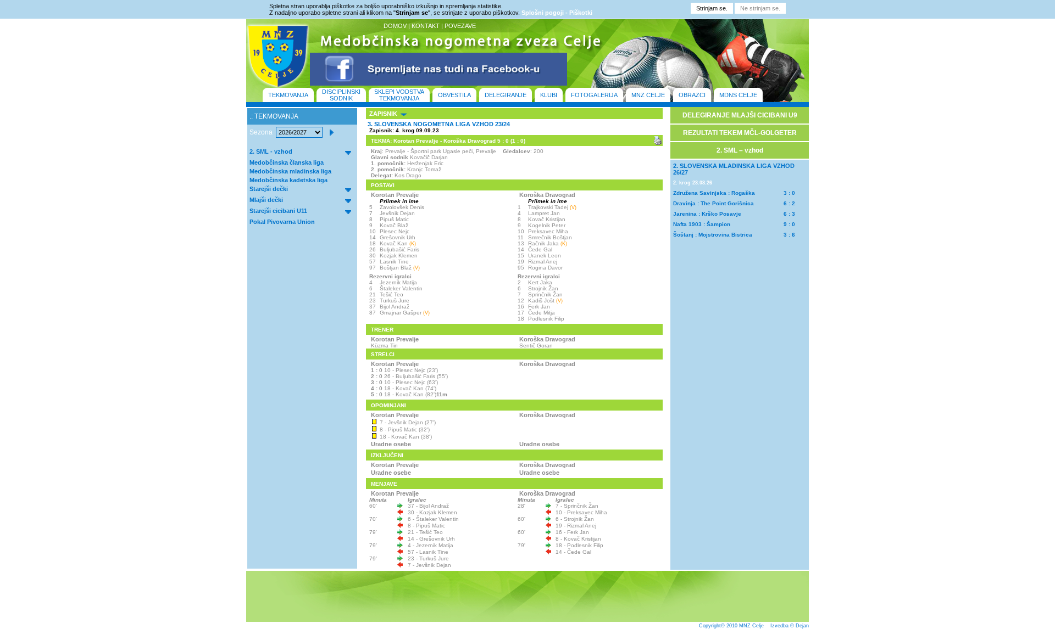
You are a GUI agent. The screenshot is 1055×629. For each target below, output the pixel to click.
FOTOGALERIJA (594, 95)
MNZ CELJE (648, 95)
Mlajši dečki (266, 199)
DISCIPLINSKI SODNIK (341, 95)
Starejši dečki (268, 189)
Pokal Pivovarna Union (282, 221)
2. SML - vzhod (270, 151)
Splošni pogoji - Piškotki (556, 12)
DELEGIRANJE (505, 95)
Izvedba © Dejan (789, 625)
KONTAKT (426, 26)
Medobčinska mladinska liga (290, 171)
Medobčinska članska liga (286, 162)
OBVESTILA (454, 95)
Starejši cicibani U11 (278, 210)
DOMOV (395, 26)
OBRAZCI (692, 95)
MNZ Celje (751, 625)
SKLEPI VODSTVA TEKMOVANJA (399, 95)
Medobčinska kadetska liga (288, 180)
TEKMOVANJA (288, 95)
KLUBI (548, 95)
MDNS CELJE (738, 95)
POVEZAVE (460, 26)
